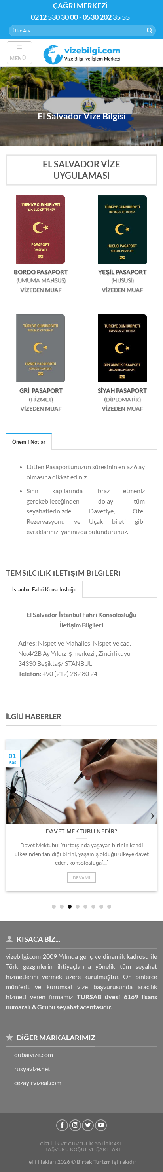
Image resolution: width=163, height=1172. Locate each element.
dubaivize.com (33, 1054)
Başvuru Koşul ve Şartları (82, 1149)
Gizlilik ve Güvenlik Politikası (80, 1144)
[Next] (152, 816)
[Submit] (149, 31)
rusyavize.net (32, 1068)
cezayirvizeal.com (37, 1082)
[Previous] (11, 816)
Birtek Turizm (94, 1161)
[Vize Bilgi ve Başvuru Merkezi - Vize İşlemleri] (82, 52)
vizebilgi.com (23, 956)
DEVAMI (81, 877)
